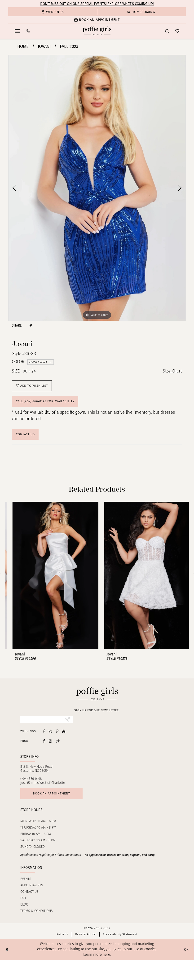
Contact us (29, 892)
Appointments (31, 885)
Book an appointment (51, 793)
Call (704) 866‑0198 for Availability (45, 401)
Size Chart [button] (172, 371)
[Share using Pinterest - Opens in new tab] (30, 325)
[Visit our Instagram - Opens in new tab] (50, 731)
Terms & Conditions (36, 911)
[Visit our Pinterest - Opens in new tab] (57, 731)
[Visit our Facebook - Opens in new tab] (44, 731)
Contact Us (25, 434)
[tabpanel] (97, 188)
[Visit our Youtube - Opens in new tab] (64, 731)
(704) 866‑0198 (31, 779)
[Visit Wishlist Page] (177, 31)
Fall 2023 (69, 46)
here (106, 955)
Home (23, 46)
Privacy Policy (85, 934)
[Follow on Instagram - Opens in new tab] (50, 741)
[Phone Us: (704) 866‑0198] (28, 31)
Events (25, 879)
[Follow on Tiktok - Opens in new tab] (58, 741)
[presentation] (51, 575)
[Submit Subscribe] (67, 719)
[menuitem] (52, 11)
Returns (62, 934)
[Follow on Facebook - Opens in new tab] (44, 741)
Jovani (44, 46)
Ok (186, 949)
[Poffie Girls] (97, 31)
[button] (17, 31)
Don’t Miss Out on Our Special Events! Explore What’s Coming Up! (97, 4)
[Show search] (167, 31)
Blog (24, 904)
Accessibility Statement (120, 934)
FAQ (23, 898)
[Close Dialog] (7, 950)
